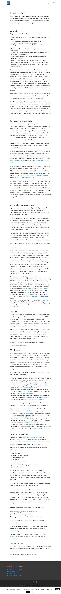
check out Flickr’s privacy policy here (35, 399)
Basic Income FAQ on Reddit (14, 575)
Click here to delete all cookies (18, 346)
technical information (31, 442)
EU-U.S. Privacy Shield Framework (37, 175)
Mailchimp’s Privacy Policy (26, 177)
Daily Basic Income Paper (13, 571)
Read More (33, 592)
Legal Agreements (18, 306)
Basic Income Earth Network (14, 569)
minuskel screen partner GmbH (32, 437)
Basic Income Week (11, 573)
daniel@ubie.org (14, 531)
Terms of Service (43, 288)
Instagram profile (30, 424)
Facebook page (30, 413)
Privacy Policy (29, 288)
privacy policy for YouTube (24, 393)
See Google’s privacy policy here (28, 388)
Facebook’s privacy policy (26, 417)
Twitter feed (29, 419)
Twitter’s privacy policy (31, 423)
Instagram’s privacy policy (41, 428)
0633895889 (14, 539)
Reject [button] (28, 592)
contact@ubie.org (17, 523)
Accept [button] (57, 589)
